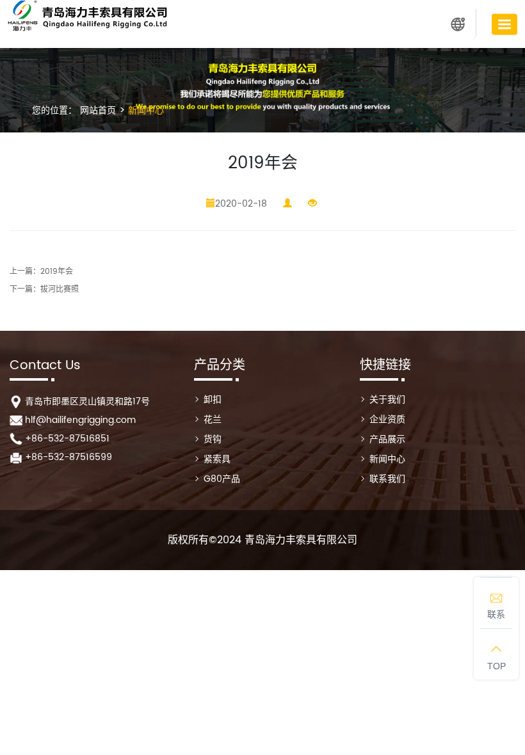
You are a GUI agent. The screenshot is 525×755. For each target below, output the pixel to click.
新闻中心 (144, 110)
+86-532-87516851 (67, 438)
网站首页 (98, 110)
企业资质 (387, 419)
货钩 (213, 439)
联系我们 (387, 479)
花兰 (213, 419)
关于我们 (387, 399)
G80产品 (222, 479)
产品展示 (387, 439)
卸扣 (213, 399)
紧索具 (217, 459)
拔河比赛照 (59, 289)
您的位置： (54, 110)
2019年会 (56, 272)
